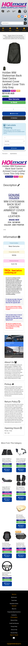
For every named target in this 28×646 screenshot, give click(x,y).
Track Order (14, 600)
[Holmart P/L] (14, 5)
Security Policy (14, 632)
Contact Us (14, 615)
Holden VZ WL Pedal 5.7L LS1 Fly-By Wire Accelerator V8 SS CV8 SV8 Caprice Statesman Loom (21, 461)
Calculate (14, 148)
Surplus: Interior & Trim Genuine (15, 35)
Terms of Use (14, 629)
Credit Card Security (14, 623)
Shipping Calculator (7, 470)
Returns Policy (14, 620)
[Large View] (4, 68)
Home (4, 35)
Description (5, 153)
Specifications (13, 153)
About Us (14, 608)
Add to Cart (14, 113)
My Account (14, 597)
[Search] (25, 23)
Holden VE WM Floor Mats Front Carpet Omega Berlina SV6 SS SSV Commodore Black (6, 461)
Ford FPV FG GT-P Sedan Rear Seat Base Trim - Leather (20, 545)
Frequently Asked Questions (14, 612)
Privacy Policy (14, 626)
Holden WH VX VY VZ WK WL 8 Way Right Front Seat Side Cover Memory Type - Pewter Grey (6, 490)
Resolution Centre (14, 603)
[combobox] (12, 23)
